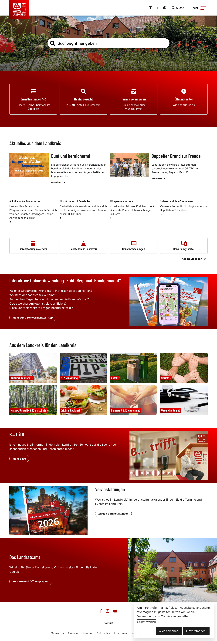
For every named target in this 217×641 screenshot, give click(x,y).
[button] (203, 8)
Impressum (88, 633)
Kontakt (108, 623)
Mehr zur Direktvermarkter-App (33, 317)
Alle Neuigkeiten (192, 258)
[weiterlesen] (10, 222)
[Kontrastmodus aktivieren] (164, 7)
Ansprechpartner (121, 633)
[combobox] (178, 7)
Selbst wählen (146, 622)
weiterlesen (56, 182)
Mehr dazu (19, 458)
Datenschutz (74, 633)
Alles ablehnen (168, 631)
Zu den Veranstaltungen (113, 513)
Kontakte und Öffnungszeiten (31, 581)
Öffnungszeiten (57, 633)
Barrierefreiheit (103, 633)
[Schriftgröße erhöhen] (150, 7)
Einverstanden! (196, 631)
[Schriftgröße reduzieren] (157, 7)
